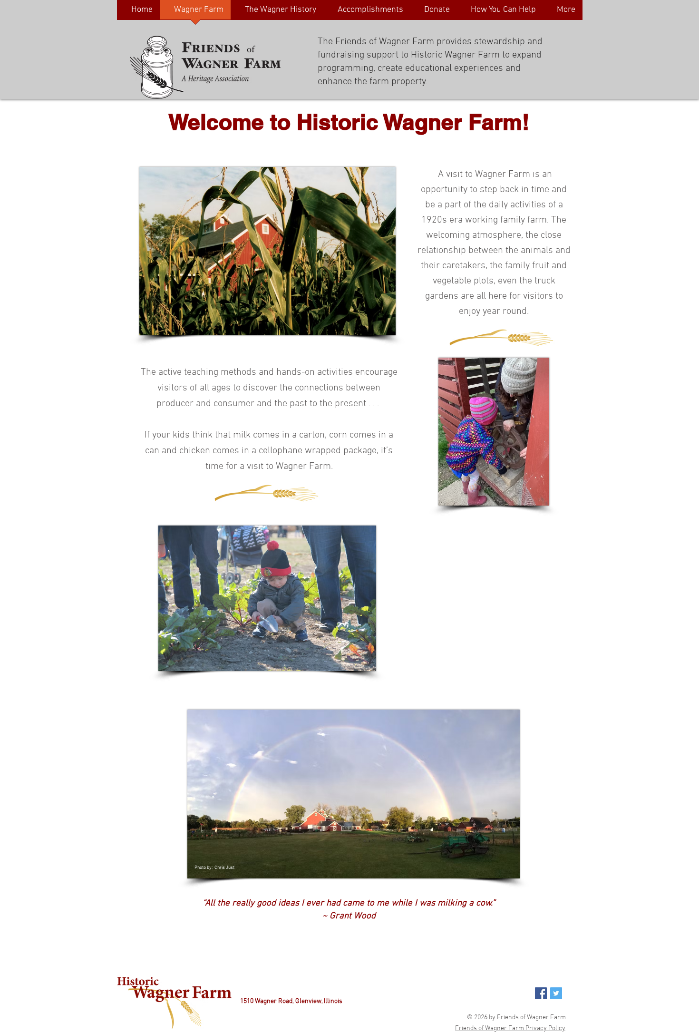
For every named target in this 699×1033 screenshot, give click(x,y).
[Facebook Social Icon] (541, 993)
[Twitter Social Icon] (556, 993)
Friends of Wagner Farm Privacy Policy (510, 1028)
